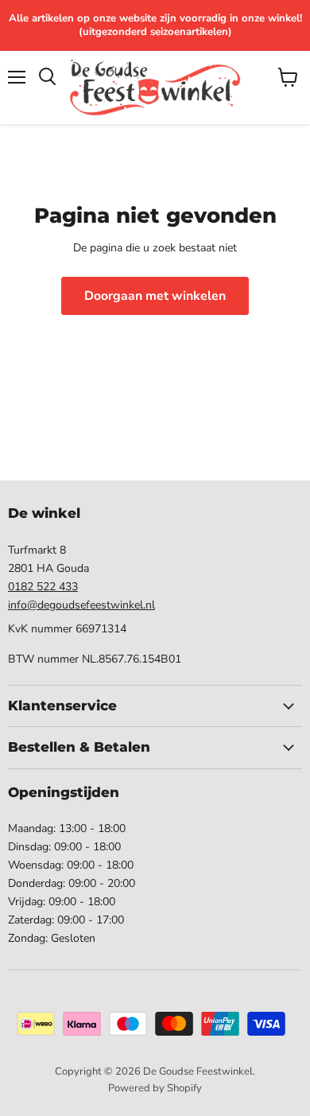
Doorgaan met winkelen (155, 296)
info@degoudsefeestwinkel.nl (81, 604)
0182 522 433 (43, 586)
